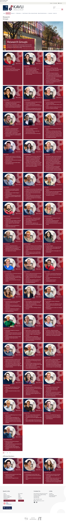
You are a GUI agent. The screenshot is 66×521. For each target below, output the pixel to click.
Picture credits (51, 494)
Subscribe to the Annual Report (9, 500)
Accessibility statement (53, 495)
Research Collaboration (7, 496)
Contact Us (20, 498)
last (10, 452)
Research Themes (7, 495)
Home (5, 493)
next (7, 452)
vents (19, 495)
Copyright (50, 493)
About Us (5, 494)
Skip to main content (3, 1)
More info (18, 63)
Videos (19, 496)
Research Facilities (7, 497)
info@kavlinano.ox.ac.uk (40, 500)
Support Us (21, 500)
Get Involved (20, 493)
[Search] (62, 9)
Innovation (20, 497)
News (19, 494)
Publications (6, 498)
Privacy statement (52, 496)
